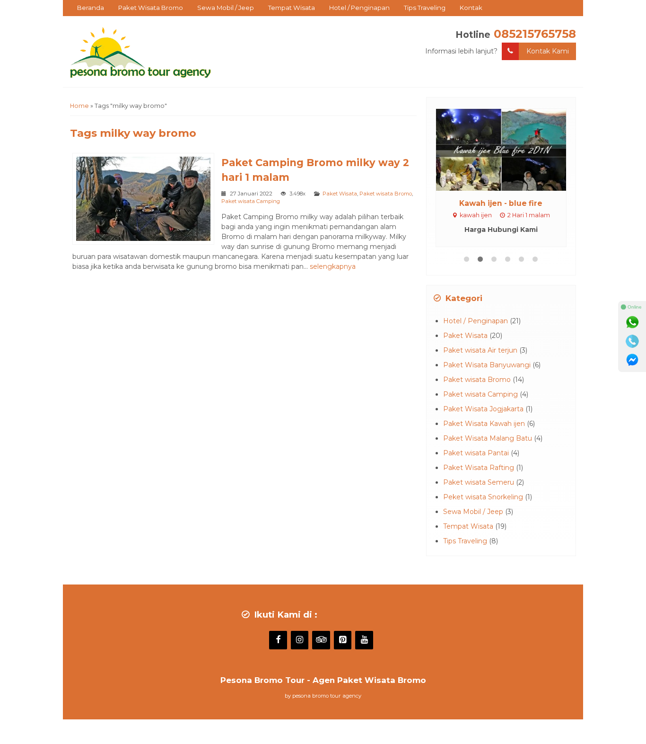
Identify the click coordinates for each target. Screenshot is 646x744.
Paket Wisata (340, 193)
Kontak (471, 7)
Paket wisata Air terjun (480, 350)
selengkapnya (333, 266)
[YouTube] (364, 640)
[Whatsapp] (632, 322)
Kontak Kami (547, 51)
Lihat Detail (510, 149)
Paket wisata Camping (250, 201)
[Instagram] (300, 640)
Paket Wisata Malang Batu (487, 438)
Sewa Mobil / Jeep (225, 7)
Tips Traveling (424, 7)
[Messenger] (632, 360)
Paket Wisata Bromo (150, 7)
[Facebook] (278, 640)
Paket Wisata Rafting (478, 467)
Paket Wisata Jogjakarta (483, 409)
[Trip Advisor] (321, 640)
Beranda (90, 7)
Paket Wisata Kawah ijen (484, 423)
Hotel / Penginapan (359, 7)
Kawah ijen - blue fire (500, 203)
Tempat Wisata (291, 7)
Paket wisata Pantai (476, 453)
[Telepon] (632, 341)
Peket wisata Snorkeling (483, 497)
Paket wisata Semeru (478, 482)
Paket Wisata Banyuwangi (487, 365)
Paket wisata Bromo (385, 193)
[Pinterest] (343, 640)
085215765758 (535, 34)
